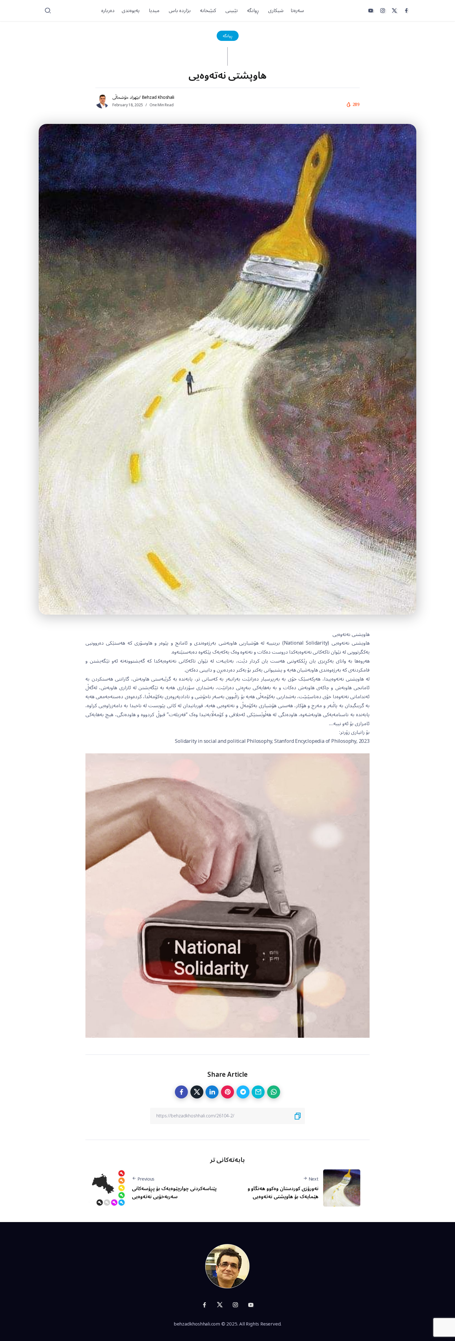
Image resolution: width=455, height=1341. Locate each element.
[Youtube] (370, 10)
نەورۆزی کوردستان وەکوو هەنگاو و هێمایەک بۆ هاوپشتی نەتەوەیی (283, 1192)
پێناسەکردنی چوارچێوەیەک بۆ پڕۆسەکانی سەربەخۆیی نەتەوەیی (174, 1192)
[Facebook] (406, 10)
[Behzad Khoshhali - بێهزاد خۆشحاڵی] (227, 1266)
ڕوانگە (227, 36)
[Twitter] (394, 10)
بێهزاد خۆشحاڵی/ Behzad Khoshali (143, 97)
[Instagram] (382, 10)
